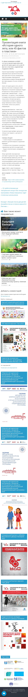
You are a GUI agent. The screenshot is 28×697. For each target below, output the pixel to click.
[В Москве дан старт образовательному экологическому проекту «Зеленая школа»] (14, 264)
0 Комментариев (21, 54)
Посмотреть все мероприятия (9, 367)
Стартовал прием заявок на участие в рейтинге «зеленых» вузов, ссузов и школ (12, 256)
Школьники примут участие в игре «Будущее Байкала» (12, 233)
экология (18, 58)
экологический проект (13, 56)
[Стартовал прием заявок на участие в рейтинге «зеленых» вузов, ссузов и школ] (14, 240)
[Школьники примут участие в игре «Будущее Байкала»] (14, 218)
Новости (5, 39)
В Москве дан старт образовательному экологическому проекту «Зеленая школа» (14, 280)
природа (5, 56)
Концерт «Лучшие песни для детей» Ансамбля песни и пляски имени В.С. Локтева (14, 204)
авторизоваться (5, 296)
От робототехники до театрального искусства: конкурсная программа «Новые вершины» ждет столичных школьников (14, 191)
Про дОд (13, 54)
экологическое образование (8, 58)
